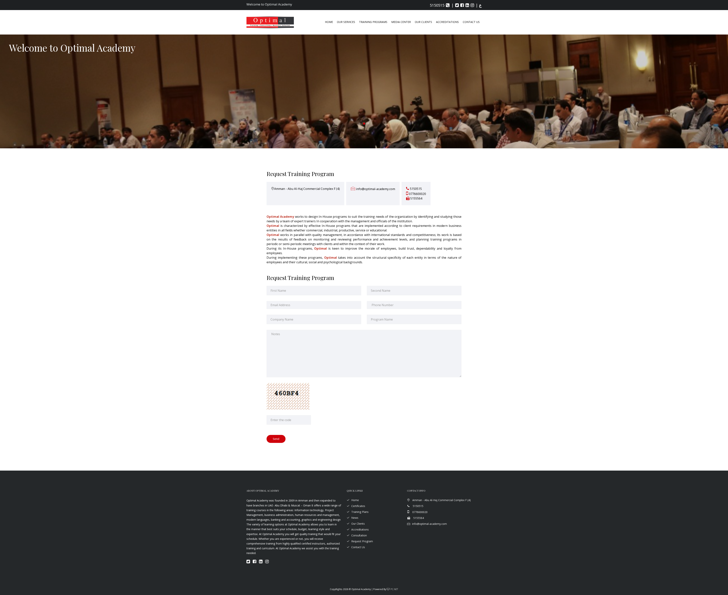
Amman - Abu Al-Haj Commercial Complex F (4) (307, 189)
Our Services (346, 22)
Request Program (362, 541)
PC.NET (394, 589)
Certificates (358, 506)
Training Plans (360, 512)
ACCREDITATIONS (447, 22)
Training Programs (373, 22)
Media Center (401, 22)
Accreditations (360, 529)
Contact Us (471, 22)
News (354, 518)
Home (329, 22)
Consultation (359, 535)
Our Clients (423, 22)
